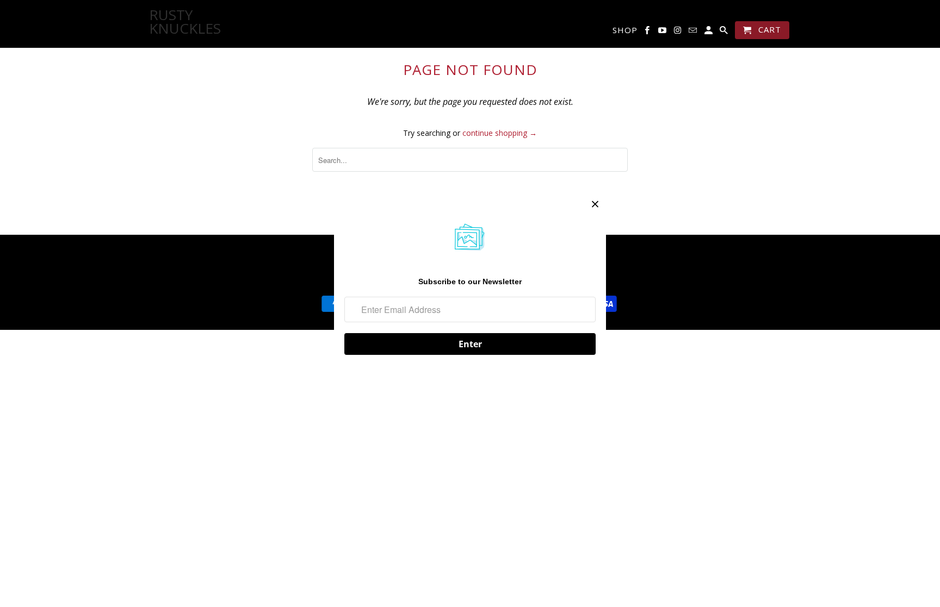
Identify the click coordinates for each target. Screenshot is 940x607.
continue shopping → (499, 133)
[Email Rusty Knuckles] (693, 32)
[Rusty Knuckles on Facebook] (648, 32)
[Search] (724, 32)
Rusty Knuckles (176, 21)
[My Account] (709, 32)
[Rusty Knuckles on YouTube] (663, 32)
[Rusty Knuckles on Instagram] (678, 32)
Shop (625, 30)
